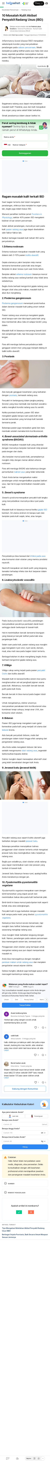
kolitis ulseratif (32, 255)
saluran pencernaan (26, 47)
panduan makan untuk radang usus (17, 962)
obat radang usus (29, 750)
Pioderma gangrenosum (12, 303)
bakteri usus (19, 472)
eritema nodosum (24, 274)
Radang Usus (26, 10)
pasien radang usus (14, 229)
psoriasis (13, 395)
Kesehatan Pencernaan (10, 10)
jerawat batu (31, 841)
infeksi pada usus (38, 556)
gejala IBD (42, 509)
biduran (5, 730)
